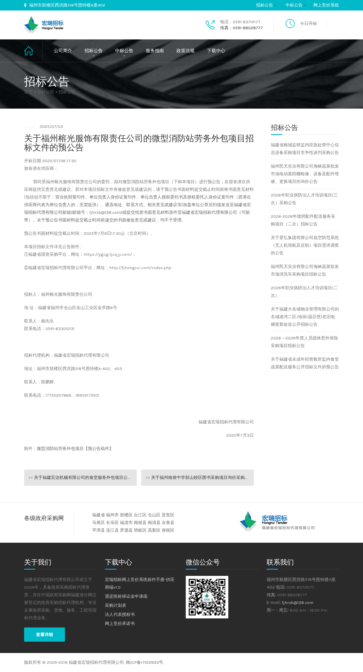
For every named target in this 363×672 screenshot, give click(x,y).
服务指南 (155, 50)
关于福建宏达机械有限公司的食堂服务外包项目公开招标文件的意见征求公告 (82, 477)
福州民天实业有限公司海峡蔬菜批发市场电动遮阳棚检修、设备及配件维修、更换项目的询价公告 (305, 174)
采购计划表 (115, 605)
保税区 (168, 530)
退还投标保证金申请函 (126, 596)
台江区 (140, 514)
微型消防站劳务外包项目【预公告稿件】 (75, 448)
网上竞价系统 (326, 5)
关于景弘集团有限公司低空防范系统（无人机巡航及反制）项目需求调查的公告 (305, 245)
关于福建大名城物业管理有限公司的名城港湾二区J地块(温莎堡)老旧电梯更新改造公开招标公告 (305, 317)
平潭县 (98, 530)
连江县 (112, 530)
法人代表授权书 (120, 614)
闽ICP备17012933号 (144, 662)
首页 (33, 50)
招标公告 (264, 5)
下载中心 (216, 50)
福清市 (126, 522)
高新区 (154, 530)
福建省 (98, 514)
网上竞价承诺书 (120, 623)
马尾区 (98, 522)
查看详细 (44, 634)
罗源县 (126, 530)
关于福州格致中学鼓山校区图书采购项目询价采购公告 (199, 477)
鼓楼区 (126, 514)
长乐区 (112, 522)
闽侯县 (140, 522)
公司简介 (63, 50)
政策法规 (185, 50)
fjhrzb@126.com (297, 602)
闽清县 (154, 522)
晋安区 (168, 514)
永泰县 (168, 522)
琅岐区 (140, 530)
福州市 (112, 514)
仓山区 (154, 514)
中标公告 (294, 5)
